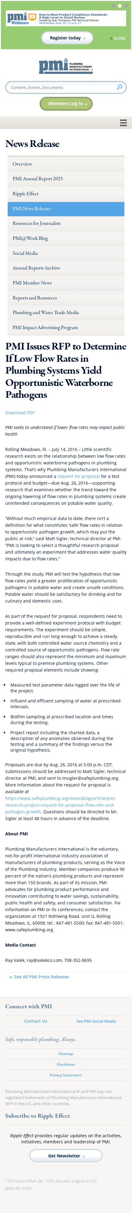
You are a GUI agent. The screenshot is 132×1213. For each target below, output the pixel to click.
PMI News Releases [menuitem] (32, 208)
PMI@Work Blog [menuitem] (30, 238)
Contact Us (35, 1021)
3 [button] (127, 7)
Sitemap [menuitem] (66, 1053)
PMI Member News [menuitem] (32, 283)
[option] (66, 27)
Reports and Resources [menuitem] (35, 298)
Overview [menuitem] (22, 164)
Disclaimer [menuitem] (66, 1064)
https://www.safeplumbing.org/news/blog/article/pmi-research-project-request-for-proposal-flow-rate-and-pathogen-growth (60, 805)
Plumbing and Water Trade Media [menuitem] (46, 312)
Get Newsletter (64, 1156)
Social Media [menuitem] (25, 253)
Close (120, 38)
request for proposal (78, 476)
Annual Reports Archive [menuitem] (36, 268)
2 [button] (120, 7)
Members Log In (66, 103)
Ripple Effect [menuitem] (25, 193)
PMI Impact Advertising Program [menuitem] (45, 327)
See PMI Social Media (96, 1021)
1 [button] (114, 7)
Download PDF (20, 413)
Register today (65, 38)
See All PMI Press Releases (41, 977)
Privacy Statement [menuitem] (66, 1075)
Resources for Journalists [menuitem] (36, 223)
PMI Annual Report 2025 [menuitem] (38, 178)
